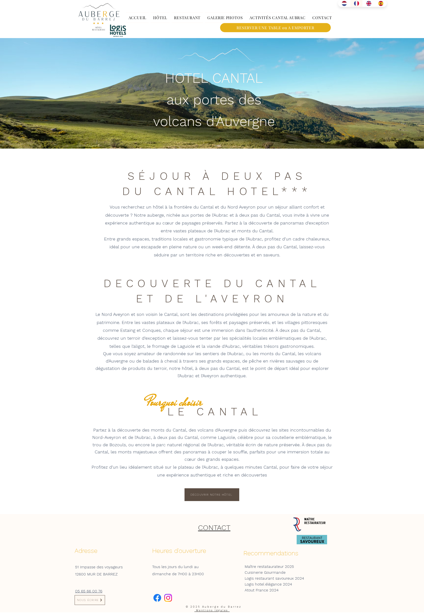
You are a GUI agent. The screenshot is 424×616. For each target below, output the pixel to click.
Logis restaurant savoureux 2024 (274, 578)
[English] (368, 3)
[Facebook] (157, 598)
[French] (356, 3)
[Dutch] (344, 3)
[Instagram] (168, 598)
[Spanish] (380, 3)
